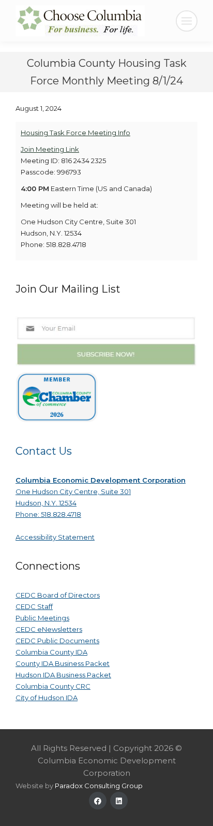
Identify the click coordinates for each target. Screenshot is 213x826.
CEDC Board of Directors (58, 595)
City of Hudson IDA (47, 697)
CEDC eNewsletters (49, 629)
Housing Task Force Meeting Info (75, 132)
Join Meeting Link (50, 149)
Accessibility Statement (55, 537)
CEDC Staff (34, 606)
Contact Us (44, 451)
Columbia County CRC (53, 686)
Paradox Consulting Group (99, 785)
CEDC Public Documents (57, 640)
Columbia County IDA (51, 652)
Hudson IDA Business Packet (63, 675)
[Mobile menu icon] (186, 21)
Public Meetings (42, 618)
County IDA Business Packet (63, 663)
